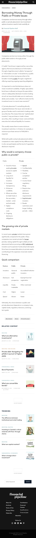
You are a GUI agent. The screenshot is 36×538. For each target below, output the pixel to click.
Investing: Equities (7, 427)
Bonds (14, 8)
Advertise (18, 515)
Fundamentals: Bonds (8, 366)
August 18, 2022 (6, 358)
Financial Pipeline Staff (11, 28)
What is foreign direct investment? (9, 456)
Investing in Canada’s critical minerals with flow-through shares (11, 431)
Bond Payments (8, 369)
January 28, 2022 (6, 340)
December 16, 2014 (7, 388)
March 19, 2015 (6, 372)
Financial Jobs (24, 512)
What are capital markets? (11, 444)
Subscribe (9, 513)
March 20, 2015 (6, 31)
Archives (8, 505)
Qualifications (24, 510)
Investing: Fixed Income (8, 348)
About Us (8, 502)
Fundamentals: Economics (10, 453)
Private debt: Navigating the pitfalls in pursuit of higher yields (12, 353)
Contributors (24, 502)
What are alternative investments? (9, 337)
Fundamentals (6, 8)
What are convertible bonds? (10, 384)
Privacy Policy (10, 510)
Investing (4, 333)
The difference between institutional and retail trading (12, 419)
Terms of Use (9, 508)
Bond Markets (9, 318)
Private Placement (26, 318)
